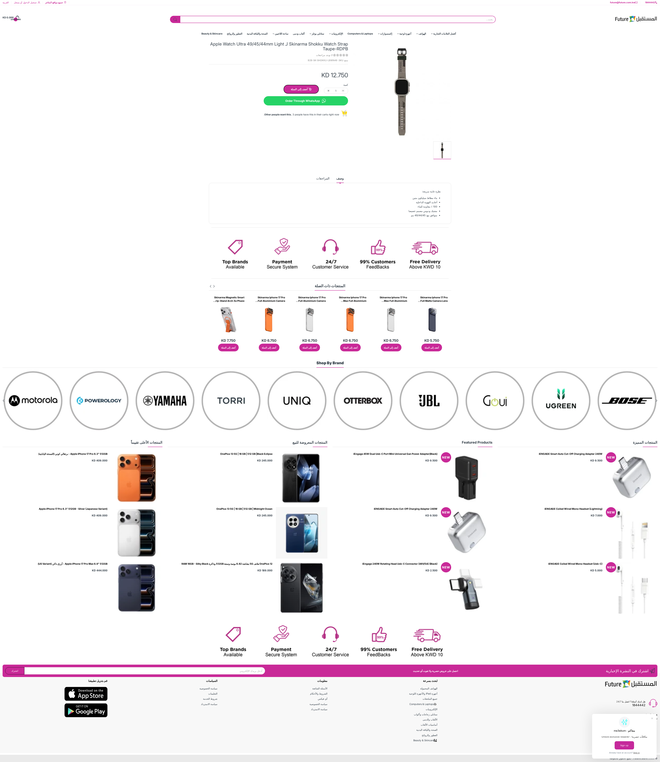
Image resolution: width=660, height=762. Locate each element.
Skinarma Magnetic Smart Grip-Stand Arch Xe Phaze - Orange (310, 299)
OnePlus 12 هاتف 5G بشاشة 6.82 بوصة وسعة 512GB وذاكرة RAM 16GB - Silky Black (227, 563)
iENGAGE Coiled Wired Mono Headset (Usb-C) (575, 563)
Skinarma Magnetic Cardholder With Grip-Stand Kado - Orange (272, 299)
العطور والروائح (429, 735)
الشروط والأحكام (318, 693)
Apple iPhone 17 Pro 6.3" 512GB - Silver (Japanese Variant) (73, 508)
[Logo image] (599, 400)
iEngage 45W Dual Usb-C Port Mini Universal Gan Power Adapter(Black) (395, 453)
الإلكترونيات (431, 709)
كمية (345, 84)
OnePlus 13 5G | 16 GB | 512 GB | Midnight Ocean (244, 508)
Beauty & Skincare (423, 740)
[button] (340, 55)
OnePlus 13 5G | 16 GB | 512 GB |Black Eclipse (246, 453)
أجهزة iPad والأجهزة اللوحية (423, 693)
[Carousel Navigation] (212, 286)
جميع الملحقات (430, 698)
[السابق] (210, 286)
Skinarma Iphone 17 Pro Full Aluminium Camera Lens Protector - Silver (393, 299)
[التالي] (214, 286)
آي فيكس (322, 698)
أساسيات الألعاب (429, 724)
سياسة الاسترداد (319, 709)
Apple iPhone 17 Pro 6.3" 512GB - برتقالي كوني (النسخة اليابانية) (72, 453)
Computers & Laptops (421, 704)
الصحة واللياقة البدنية (426, 729)
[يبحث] (175, 19)
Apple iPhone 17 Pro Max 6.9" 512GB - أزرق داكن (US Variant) (72, 563)
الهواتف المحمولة (428, 688)
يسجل (17, 2)
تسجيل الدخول (29, 2)
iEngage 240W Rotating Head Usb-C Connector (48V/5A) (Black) (399, 563)
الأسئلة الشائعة (319, 688)
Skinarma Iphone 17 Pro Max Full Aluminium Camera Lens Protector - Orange (433, 299)
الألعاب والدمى (430, 719)
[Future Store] (635, 17)
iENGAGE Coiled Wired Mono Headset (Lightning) (573, 508)
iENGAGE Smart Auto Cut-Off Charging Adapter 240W (570, 453)
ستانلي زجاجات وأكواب (425, 714)
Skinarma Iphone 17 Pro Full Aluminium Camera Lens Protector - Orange (352, 299)
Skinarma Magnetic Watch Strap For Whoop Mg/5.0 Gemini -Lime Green (229, 299)
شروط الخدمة (210, 698)
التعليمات (212, 693)
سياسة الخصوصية (318, 704)
